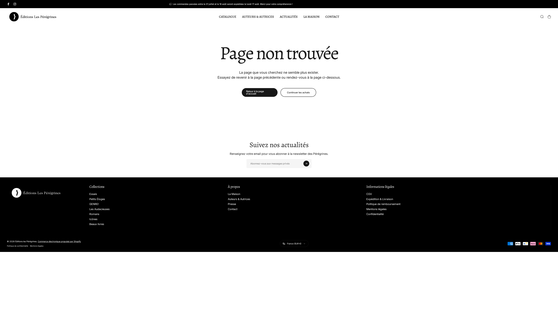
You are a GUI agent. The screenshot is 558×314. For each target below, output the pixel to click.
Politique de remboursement (383, 204)
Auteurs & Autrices (239, 199)
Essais (93, 194)
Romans (94, 214)
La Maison (234, 194)
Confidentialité (375, 214)
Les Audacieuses (99, 209)
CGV (369, 194)
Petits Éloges (97, 199)
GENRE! (94, 204)
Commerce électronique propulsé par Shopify (59, 241)
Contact (232, 209)
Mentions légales (376, 209)
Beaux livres (96, 224)
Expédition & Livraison (379, 199)
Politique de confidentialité (17, 246)
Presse (232, 204)
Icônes (93, 219)
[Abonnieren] (306, 163)
